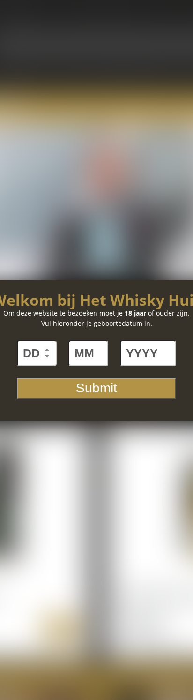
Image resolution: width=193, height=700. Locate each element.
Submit (96, 388)
